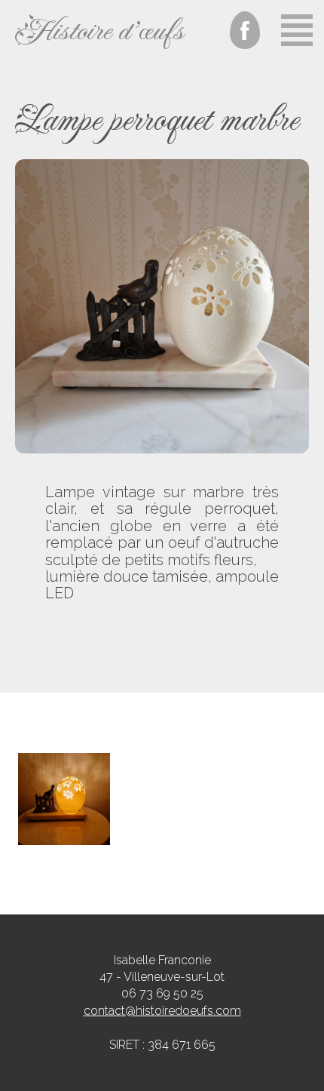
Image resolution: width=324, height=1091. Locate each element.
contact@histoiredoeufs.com (162, 1010)
